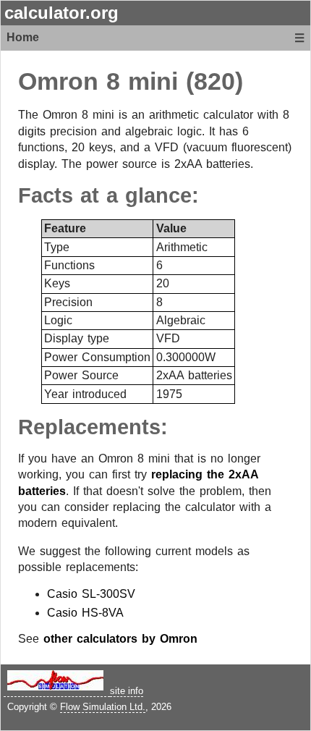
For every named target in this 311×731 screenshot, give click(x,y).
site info (126, 690)
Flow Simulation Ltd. (102, 706)
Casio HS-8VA (85, 613)
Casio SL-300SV (91, 594)
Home (23, 37)
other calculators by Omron (120, 639)
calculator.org (61, 12)
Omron (58, 81)
